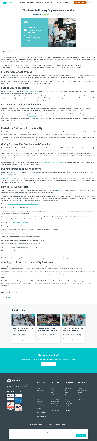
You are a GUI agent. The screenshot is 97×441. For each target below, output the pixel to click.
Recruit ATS (39, 403)
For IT (52, 392)
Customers (80, 388)
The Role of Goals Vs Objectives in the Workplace (22, 124)
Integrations (48, 2)
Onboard (39, 397)
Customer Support (82, 390)
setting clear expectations (31, 91)
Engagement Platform (55, 410)
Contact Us (81, 392)
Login (90, 2)
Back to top (6, 297)
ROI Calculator (68, 401)
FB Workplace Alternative (56, 397)
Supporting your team (7, 178)
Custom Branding (54, 403)
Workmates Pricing (41, 390)
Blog (66, 390)
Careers (80, 399)
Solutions (38, 2)
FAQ (66, 399)
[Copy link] (16, 292)
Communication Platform (56, 405)
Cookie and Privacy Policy (66, 432)
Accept (81, 435)
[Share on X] (6, 292)
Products (21, 2)
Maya (38, 399)
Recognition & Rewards (42, 405)
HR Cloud (59, 190)
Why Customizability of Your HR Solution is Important (23, 204)
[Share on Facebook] (13, 292)
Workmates (39, 394)
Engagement (30, 2)
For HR (52, 394)
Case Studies (67, 386)
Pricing (66, 2)
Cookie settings (48, 426)
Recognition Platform (55, 408)
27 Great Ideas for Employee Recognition (19, 222)
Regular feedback (22, 150)
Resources (58, 2)
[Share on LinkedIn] (10, 292)
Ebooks (66, 392)
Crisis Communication (55, 401)
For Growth (53, 388)
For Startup (53, 390)
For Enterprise (54, 386)
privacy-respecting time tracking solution (51, 162)
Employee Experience (37, 14)
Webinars (67, 394)
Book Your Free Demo (80, 2)
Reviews (80, 394)
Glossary (66, 397)
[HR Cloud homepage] (13, 380)
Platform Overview (41, 386)
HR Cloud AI (39, 401)
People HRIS (39, 392)
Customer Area (68, 388)
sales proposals (32, 116)
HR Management (47, 14)
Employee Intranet (55, 399)
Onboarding (25, 338)
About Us (80, 386)
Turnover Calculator (69, 403)
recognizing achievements (57, 211)
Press (79, 397)
